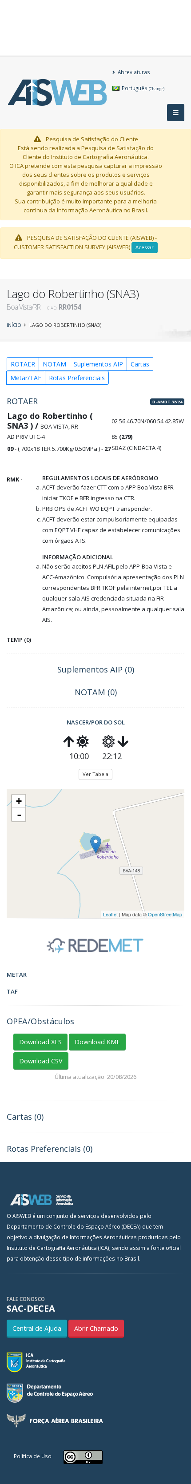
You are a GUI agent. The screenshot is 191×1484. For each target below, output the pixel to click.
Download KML (97, 1042)
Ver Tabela (95, 774)
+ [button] (19, 801)
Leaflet (110, 914)
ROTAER (23, 364)
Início (14, 325)
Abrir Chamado (96, 1328)
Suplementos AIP (98, 364)
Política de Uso (33, 1456)
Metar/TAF (25, 378)
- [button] (19, 814)
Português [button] (142, 88)
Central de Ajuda (36, 1328)
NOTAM (54, 364)
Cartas (140, 364)
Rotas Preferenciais (77, 378)
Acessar (144, 247)
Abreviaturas (133, 72)
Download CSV (41, 1061)
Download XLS (40, 1042)
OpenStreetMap (165, 914)
